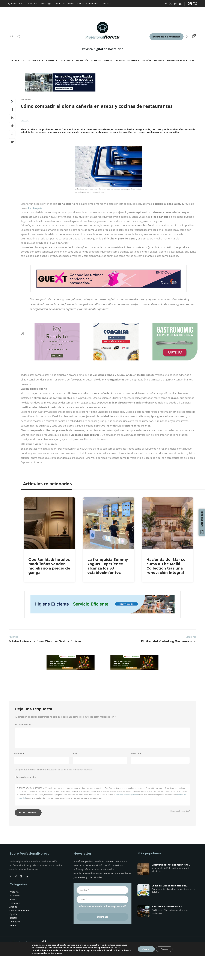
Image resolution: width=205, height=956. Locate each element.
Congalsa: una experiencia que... (170, 885)
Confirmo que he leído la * (101, 906)
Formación (82, 60)
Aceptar (146, 949)
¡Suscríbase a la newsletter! (166, 36)
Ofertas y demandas (126, 60)
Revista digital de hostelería (102, 49)
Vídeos (108, 60)
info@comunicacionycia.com (127, 794)
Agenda (95, 60)
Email (76, 753)
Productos (17, 60)
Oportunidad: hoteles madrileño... (171, 864)
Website (136, 753)
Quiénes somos (15, 3)
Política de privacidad (87, 3)
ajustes (58, 953)
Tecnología (66, 60)
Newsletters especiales (180, 60)
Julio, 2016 (25, 121)
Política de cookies (64, 3)
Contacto (106, 3)
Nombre (19, 753)
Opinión (146, 60)
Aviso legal (46, 3)
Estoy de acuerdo (26, 777)
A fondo (50, 60)
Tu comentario (23, 724)
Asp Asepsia (35, 208)
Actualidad (34, 60)
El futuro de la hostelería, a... (168, 906)
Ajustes (164, 949)
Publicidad (32, 3)
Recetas (158, 60)
